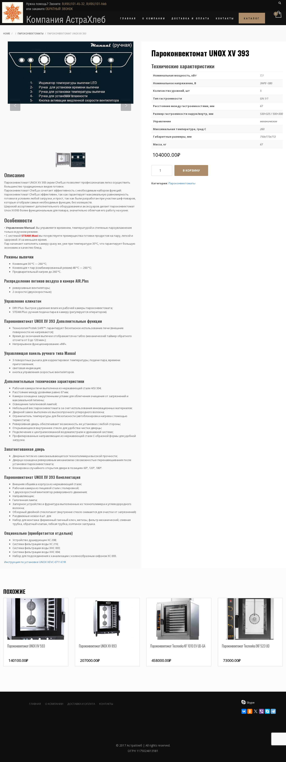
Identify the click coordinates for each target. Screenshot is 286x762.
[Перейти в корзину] (278, 14)
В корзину (191, 170)
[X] (255, 711)
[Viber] (261, 711)
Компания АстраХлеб (66, 19)
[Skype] (267, 711)
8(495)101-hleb (96, 4)
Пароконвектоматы (31, 33)
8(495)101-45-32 (73, 4)
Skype (251, 702)
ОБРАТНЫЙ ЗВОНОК (59, 9)
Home (6, 33)
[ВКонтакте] (243, 711)
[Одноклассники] (249, 711)
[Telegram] (273, 711)
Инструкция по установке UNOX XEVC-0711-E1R (35, 562)
